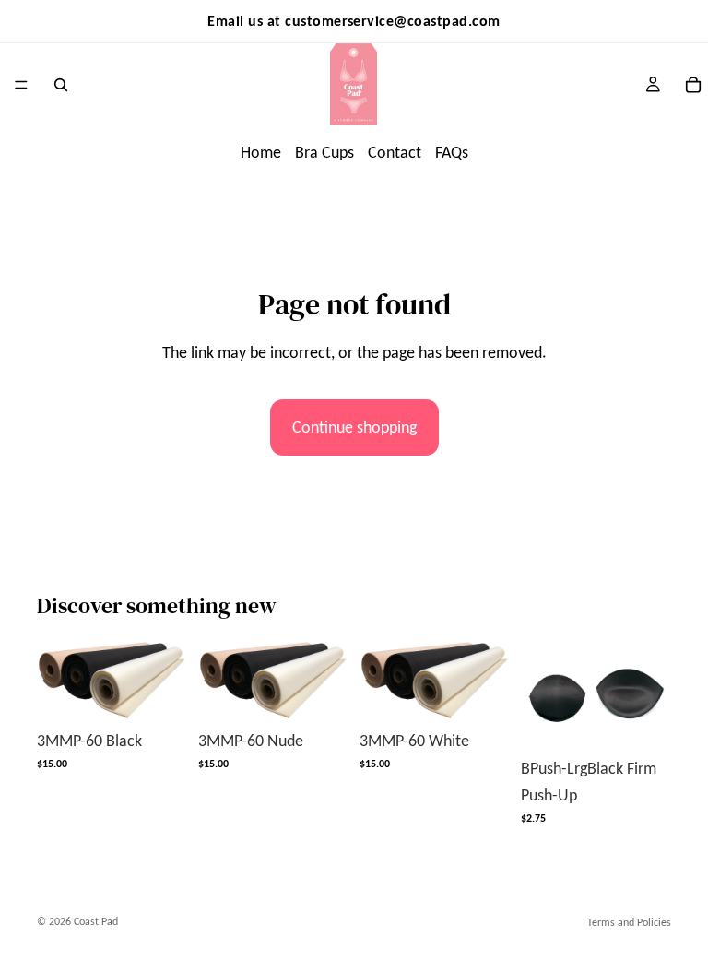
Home (261, 152)
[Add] (158, 691)
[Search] (61, 85)
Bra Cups (324, 152)
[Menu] (21, 85)
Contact (394, 152)
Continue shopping (354, 427)
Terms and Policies (629, 922)
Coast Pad (96, 921)
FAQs (451, 152)
